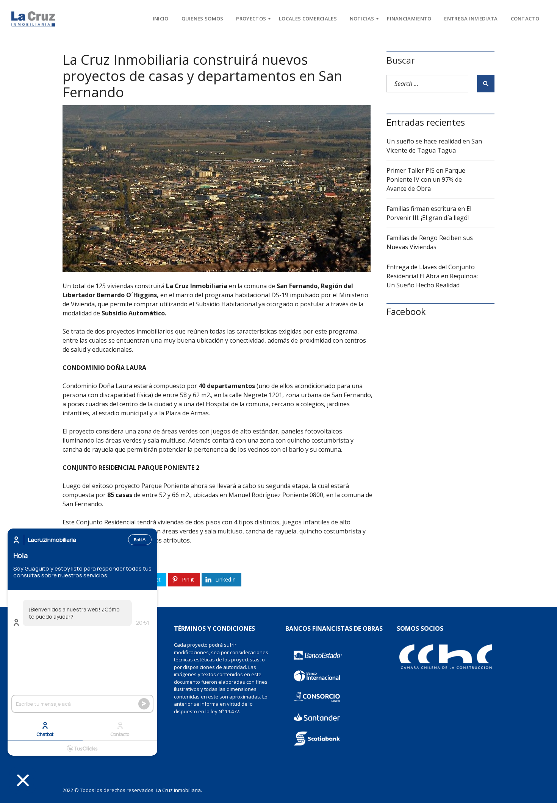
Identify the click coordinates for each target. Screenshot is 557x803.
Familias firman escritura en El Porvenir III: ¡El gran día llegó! (428, 213)
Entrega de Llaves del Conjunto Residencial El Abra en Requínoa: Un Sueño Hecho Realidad (432, 276)
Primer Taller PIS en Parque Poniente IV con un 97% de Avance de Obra (425, 179)
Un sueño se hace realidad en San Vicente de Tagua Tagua (434, 145)
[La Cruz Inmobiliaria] (33, 19)
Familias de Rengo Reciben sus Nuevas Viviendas (429, 242)
